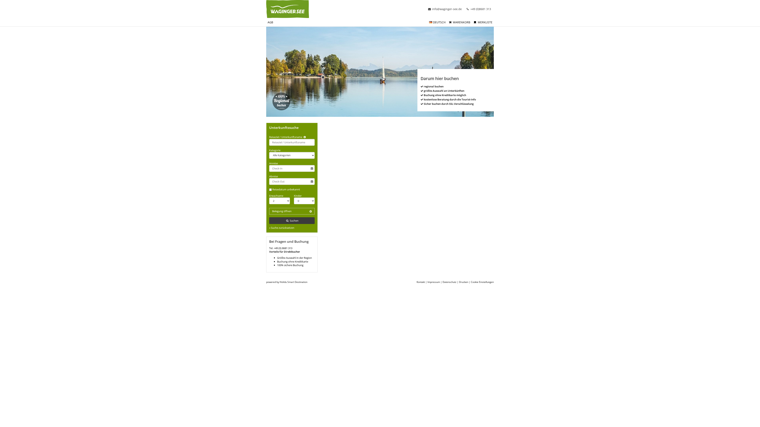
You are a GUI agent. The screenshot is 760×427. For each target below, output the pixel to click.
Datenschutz (449, 282)
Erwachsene (276, 195)
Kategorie (274, 150)
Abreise (273, 176)
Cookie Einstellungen (482, 282)
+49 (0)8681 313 (480, 9)
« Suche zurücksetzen (281, 228)
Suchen (293, 220)
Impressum (434, 282)
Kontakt (421, 282)
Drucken (463, 282)
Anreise (273, 163)
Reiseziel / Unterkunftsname (286, 137)
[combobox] (292, 142)
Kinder (298, 195)
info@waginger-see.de (447, 9)
